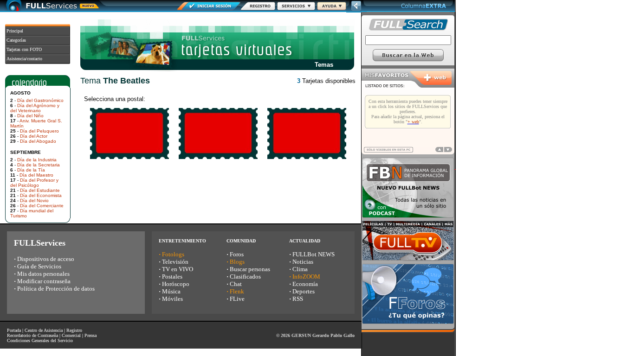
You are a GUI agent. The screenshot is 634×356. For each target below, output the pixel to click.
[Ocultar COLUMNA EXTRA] (356, 10)
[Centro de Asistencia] (331, 8)
